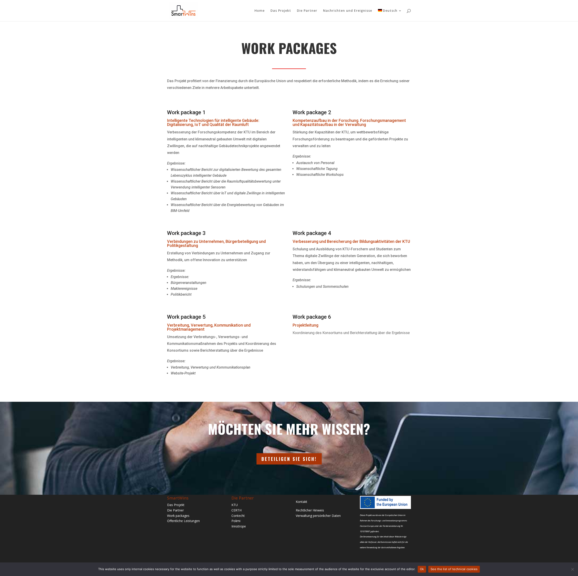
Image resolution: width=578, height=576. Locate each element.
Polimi (235, 521)
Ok (422, 569)
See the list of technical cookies (454, 569)
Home (259, 11)
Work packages (178, 515)
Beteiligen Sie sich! (289, 458)
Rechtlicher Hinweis (310, 510)
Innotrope (238, 526)
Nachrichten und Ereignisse (347, 11)
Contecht (238, 515)
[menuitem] (390, 15)
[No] (572, 569)
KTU (234, 505)
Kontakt (301, 501)
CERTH (236, 510)
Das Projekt (280, 11)
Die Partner (307, 11)
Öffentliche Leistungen (183, 521)
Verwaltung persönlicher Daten (318, 515)
